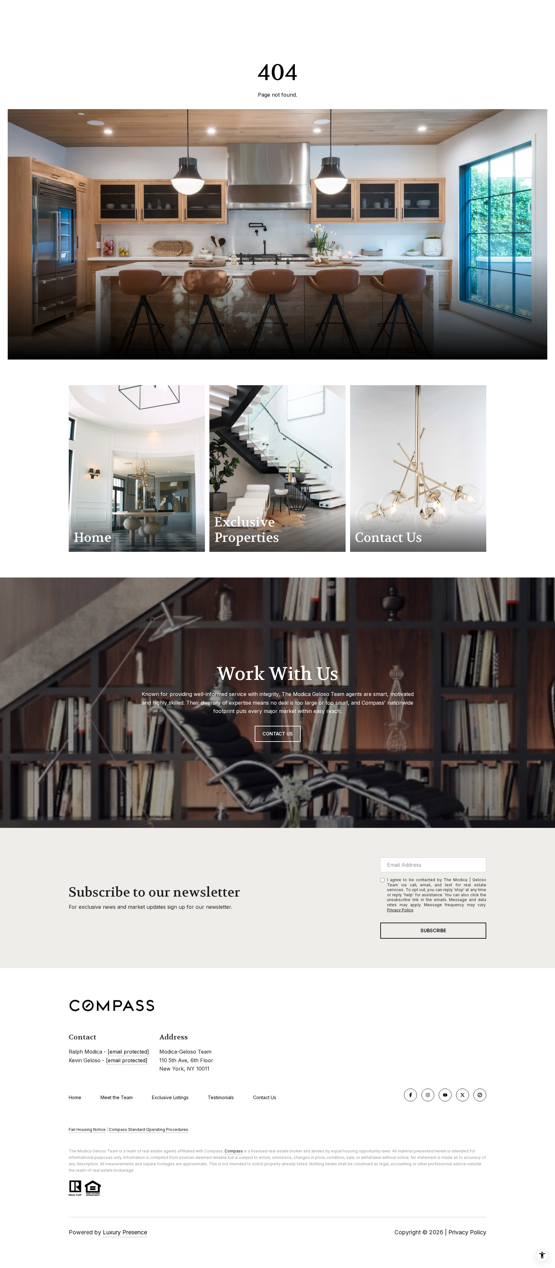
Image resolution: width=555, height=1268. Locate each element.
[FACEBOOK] (410, 1095)
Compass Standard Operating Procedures (148, 1129)
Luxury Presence (125, 1232)
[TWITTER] (462, 1095)
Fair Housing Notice (87, 1129)
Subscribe (433, 930)
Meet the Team (117, 1097)
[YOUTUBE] (445, 1095)
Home (75, 1097)
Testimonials (221, 1097)
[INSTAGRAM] (427, 1095)
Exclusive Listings (170, 1097)
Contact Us (264, 1097)
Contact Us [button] (277, 733)
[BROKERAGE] (479, 1095)
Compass (234, 1151)
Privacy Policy (400, 910)
